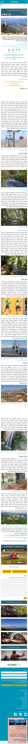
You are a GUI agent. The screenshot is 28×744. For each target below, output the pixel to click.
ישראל (20, 4)
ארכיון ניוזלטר (24, 702)
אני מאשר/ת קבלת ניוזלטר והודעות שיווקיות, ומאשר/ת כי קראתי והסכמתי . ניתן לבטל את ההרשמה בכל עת (14, 681)
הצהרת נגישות (24, 705)
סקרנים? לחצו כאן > (20, 739)
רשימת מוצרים (24, 700)
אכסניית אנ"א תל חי (22, 458)
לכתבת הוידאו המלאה (14, 567)
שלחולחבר (16, 52)
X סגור (26, 718)
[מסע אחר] (14, 2)
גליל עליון (3, 46)
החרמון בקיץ (23, 109)
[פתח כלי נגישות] (1, 5)
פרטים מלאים (14, 660)
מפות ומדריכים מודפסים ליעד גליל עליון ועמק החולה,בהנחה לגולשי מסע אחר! (14, 83)
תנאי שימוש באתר (23, 698)
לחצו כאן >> (5, 535)
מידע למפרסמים (24, 697)
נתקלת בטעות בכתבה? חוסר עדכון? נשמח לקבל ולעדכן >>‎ (14, 540)
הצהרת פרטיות (24, 706)
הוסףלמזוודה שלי (13, 52)
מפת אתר (25, 703)
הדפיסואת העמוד (19, 52)
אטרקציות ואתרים (19, 47)
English (25, 692)
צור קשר (25, 694)
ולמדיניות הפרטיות (11, 681)
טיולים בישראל (21, 79)
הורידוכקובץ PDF (9, 52)
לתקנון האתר (17, 681)
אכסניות (7, 46)
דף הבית (25, 4)
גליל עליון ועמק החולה (15, 4)
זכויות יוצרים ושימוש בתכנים (21, 708)
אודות (26, 695)
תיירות (14, 47)
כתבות (10, 4)
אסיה (23, 4)
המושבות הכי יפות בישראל (20, 367)
